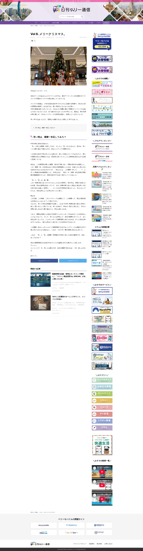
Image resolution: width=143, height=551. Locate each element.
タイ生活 (90, 22)
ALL (36, 22)
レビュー (75, 22)
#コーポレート (60, 37)
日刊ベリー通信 (34, 25)
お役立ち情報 (55, 22)
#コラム (33, 37)
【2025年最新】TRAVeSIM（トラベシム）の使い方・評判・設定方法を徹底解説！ (71, 1)
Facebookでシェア (44, 260)
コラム (106, 22)
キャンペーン (65, 22)
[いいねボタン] (32, 41)
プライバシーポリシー (79, 544)
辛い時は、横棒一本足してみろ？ (45, 128)
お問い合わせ (108, 544)
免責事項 (91, 544)
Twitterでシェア (73, 260)
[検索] (82, 16)
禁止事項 (99, 544)
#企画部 (61, 288)
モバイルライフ (45, 22)
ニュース (83, 22)
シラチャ (98, 22)
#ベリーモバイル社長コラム (45, 37)
